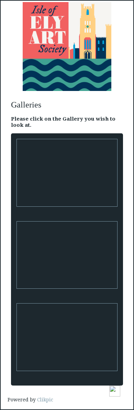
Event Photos (67, 375)
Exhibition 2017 (67, 293)
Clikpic (45, 399)
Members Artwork (67, 211)
